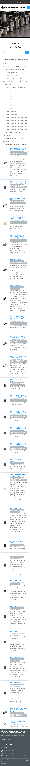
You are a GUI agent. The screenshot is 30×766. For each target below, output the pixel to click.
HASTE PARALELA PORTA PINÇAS (10, 72)
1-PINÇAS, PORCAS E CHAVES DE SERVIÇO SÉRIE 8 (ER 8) (15, 59)
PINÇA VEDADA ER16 (7, 93)
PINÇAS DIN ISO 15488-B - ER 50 (10, 114)
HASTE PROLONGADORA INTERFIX (10, 75)
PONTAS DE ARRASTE (7, 135)
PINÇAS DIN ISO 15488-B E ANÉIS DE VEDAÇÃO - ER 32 (15, 126)
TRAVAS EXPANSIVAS (7, 141)
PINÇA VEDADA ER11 (7, 90)
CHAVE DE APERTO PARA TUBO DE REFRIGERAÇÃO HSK (15, 69)
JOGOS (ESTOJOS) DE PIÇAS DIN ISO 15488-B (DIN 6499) (15, 81)
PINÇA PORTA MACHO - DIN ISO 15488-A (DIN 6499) (14, 87)
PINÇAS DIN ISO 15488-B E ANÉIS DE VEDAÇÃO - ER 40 (15, 129)
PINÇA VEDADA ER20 (7, 96)
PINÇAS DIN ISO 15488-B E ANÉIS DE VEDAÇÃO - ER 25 (15, 123)
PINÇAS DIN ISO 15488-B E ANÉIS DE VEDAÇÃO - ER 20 (15, 120)
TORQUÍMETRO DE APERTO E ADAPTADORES (13, 138)
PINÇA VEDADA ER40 (7, 105)
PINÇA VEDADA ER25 (7, 99)
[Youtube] (11, 744)
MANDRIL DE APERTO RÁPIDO (9, 84)
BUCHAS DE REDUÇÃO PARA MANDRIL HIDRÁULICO (14, 66)
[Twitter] (6, 744)
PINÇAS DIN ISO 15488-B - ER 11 (10, 111)
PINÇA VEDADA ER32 (7, 102)
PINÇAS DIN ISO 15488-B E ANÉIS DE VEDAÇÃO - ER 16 (15, 117)
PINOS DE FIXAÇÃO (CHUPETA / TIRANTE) (12, 132)
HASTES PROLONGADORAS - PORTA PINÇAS (12, 78)
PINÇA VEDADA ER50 (7, 108)
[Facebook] (2, 744)
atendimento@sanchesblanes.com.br (14, 756)
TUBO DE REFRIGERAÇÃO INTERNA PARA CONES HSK (14, 144)
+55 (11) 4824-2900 (22, 2)
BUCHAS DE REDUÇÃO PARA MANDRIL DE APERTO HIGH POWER (15, 62)
